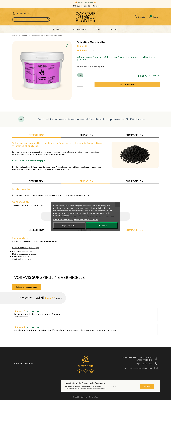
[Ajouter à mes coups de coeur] (67, 46)
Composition (134, 135)
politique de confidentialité (97, 388)
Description (37, 135)
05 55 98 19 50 (22, 13)
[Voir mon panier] (149, 17)
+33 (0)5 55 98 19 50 (143, 364)
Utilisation (85, 135)
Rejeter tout (69, 225)
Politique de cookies (63, 219)
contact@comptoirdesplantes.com (138, 368)
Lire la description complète (90, 66)
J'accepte (102, 225)
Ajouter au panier (127, 84)
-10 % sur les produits (85, 6)
